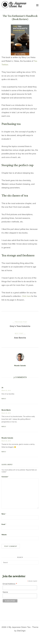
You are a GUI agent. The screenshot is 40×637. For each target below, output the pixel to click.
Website (4, 535)
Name (4, 514)
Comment (5, 477)
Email (4, 524)
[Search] (36, 561)
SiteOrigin (21, 630)
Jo (2, 387)
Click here (26, 296)
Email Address (10, 583)
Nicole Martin (6, 410)
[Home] (14, 7)
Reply (4, 398)
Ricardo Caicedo (20, 365)
